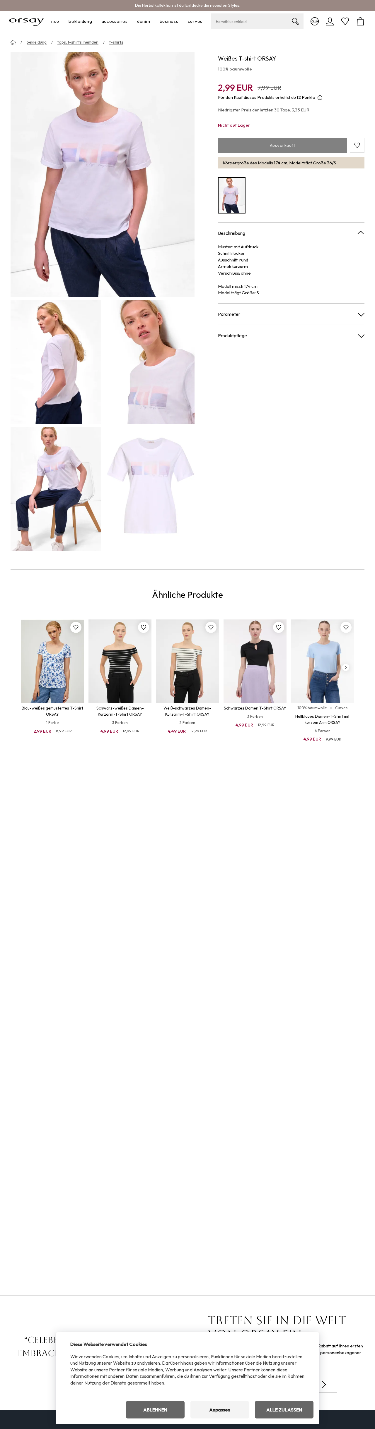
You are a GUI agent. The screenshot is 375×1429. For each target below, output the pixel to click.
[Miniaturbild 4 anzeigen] (149, 489)
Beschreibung (231, 233)
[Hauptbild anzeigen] (103, 174)
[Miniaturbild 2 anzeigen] (149, 362)
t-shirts (116, 42)
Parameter (229, 314)
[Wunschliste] (345, 21)
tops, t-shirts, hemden (77, 42)
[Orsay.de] (26, 21)
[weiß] (232, 196)
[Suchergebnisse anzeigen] (295, 21)
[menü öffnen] (61, 21)
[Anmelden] (330, 21)
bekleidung (37, 42)
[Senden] (324, 1384)
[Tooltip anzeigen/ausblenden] (320, 97)
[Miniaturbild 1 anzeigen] (56, 362)
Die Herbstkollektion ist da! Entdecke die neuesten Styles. (187, 5)
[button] (357, 145)
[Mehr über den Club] (315, 21)
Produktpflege (232, 335)
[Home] (13, 42)
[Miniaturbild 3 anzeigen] (56, 489)
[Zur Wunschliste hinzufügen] (75, 627)
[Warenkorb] (360, 21)
